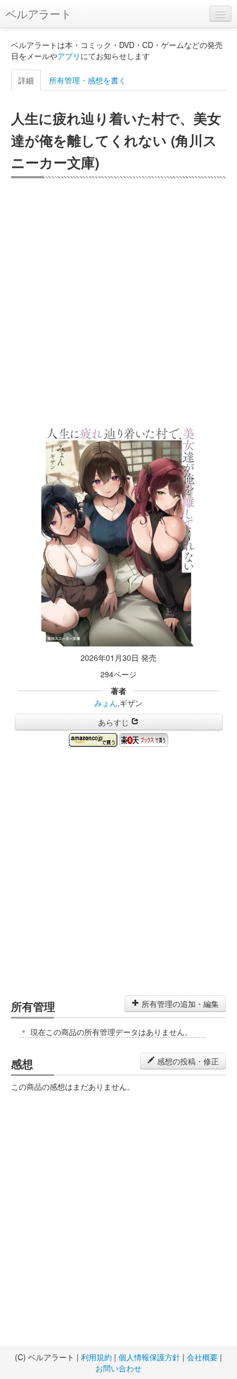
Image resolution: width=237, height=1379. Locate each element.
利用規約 (96, 1356)
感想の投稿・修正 (187, 1061)
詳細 (26, 80)
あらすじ (114, 722)
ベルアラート (39, 14)
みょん (105, 702)
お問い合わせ (118, 1367)
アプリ (68, 55)
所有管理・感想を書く (87, 80)
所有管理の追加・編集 (179, 1003)
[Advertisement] (118, 302)
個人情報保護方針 (149, 1356)
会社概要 (202, 1356)
